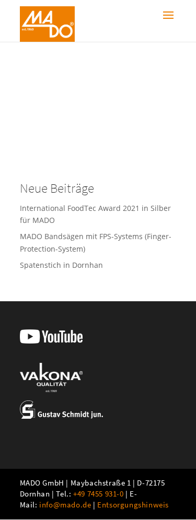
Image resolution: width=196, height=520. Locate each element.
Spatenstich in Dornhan (61, 265)
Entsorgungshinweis (133, 505)
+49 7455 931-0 (98, 494)
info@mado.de (65, 505)
